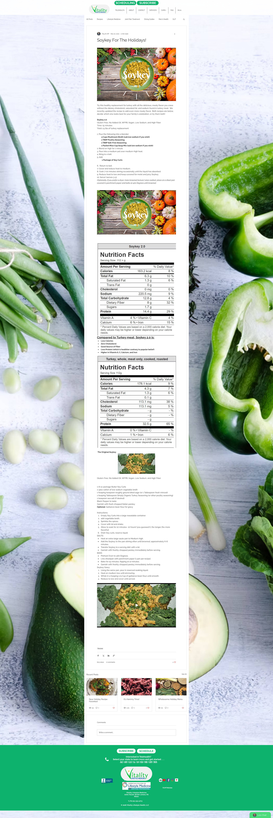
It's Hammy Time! (131, 699)
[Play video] (136, 212)
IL (134, 762)
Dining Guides (149, 19)
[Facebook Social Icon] (168, 780)
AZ (121, 762)
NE (146, 762)
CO (130, 762)
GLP (174, 19)
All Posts (89, 19)
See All (184, 674)
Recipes (100, 19)
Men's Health (163, 19)
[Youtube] (164, 780)
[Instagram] (172, 780)
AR (125, 762)
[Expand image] (136, 74)
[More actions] (174, 33)
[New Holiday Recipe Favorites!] (101, 686)
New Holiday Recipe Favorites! (98, 700)
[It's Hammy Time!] (136, 686)
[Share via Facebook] (98, 656)
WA (155, 762)
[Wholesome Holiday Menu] (171, 686)
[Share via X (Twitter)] (103, 656)
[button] (184, 19)
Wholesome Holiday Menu (170, 699)
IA (138, 762)
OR (150, 762)
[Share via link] (114, 656)
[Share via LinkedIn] (108, 656)
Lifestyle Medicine (114, 19)
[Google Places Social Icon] (176, 780)
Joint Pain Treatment (132, 19)
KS (141, 762)
